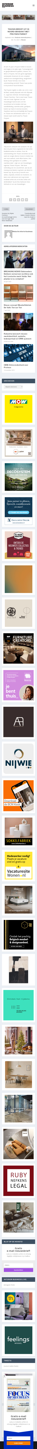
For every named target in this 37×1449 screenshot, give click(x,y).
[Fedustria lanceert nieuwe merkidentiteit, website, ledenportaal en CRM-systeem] (18, 322)
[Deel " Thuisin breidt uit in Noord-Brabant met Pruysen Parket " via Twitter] (15, 200)
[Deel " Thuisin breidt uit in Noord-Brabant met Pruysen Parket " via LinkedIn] (19, 200)
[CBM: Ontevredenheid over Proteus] (18, 353)
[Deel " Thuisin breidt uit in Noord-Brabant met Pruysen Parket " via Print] (26, 200)
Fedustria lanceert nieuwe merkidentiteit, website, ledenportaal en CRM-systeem (17, 336)
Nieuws (23, 40)
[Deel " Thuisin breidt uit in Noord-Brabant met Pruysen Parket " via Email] (22, 200)
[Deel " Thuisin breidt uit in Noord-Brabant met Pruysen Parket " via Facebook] (11, 200)
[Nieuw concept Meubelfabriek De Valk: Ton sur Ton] (18, 293)
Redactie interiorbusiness (23, 37)
